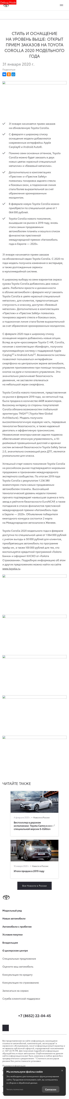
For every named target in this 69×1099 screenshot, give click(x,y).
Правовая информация (14, 1065)
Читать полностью (14, 1089)
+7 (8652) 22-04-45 (34, 1015)
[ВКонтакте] (4, 74)
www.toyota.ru (11, 568)
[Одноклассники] (9, 74)
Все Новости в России (34, 885)
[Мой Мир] (13, 74)
